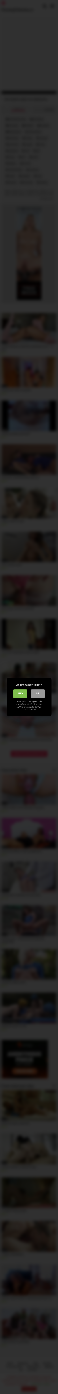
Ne (37, 693)
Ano (20, 693)
